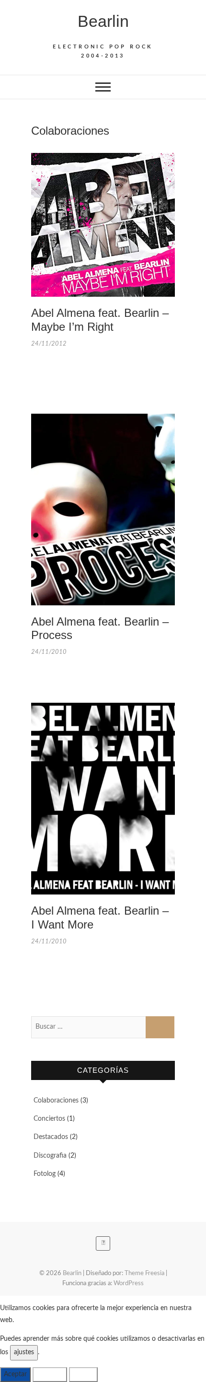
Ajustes (83, 1374)
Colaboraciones (56, 1100)
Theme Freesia (144, 1273)
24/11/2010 (49, 652)
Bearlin (103, 21)
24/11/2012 (49, 344)
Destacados (51, 1137)
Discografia (50, 1155)
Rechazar (49, 1374)
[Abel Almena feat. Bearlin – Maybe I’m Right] (103, 225)
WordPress (129, 1283)
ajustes (24, 1352)
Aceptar (15, 1374)
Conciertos (49, 1118)
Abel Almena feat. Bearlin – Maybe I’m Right (100, 319)
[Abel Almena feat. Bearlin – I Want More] (103, 798)
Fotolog (45, 1174)
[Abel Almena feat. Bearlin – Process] (103, 509)
